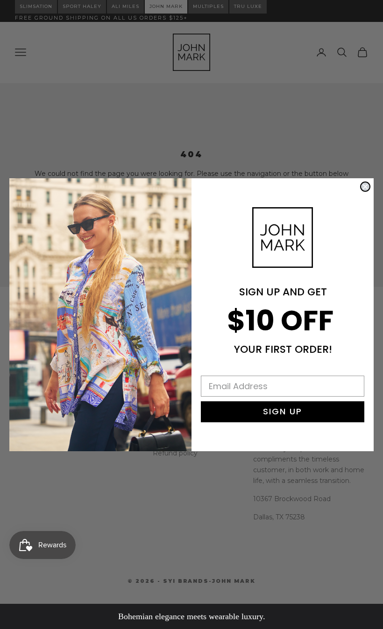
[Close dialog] (365, 186)
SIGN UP (282, 411)
